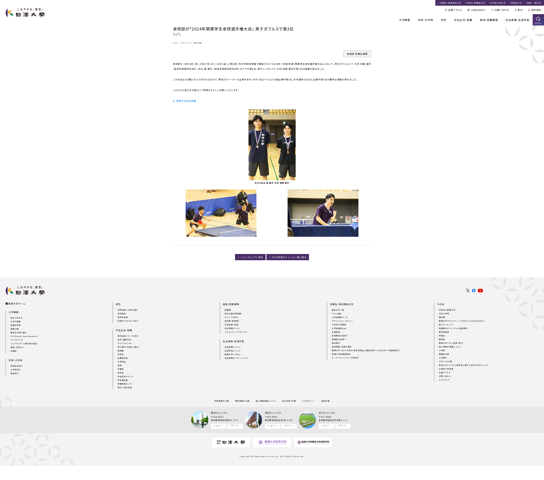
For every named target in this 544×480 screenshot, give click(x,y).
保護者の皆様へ (339, 339)
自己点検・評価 (289, 401)
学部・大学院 (425, 20)
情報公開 (14, 329)
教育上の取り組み (18, 332)
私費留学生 (123, 358)
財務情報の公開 (221, 401)
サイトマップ (444, 379)
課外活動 (198, 43)
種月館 (442, 317)
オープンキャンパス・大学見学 (345, 357)
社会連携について (233, 347)
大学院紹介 (15, 369)
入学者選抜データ (340, 317)
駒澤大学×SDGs (233, 354)
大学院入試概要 (339, 324)
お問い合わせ (502, 10)
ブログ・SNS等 (445, 361)
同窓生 (516, 2)
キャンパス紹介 (231, 317)
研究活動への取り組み (128, 310)
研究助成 (122, 313)
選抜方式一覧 (338, 310)
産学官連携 (123, 317)
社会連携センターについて (236, 358)
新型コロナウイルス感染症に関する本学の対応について (464, 365)
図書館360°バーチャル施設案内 (453, 328)
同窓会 (442, 335)
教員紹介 (14, 373)
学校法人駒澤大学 (447, 310)
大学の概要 (15, 321)
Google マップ (217, 426)
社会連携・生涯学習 (517, 20)
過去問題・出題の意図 (342, 346)
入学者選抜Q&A (339, 328)
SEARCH (538, 23)
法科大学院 (444, 313)
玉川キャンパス (327, 412)
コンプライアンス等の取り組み (23, 343)
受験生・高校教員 (450, 2)
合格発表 (336, 332)
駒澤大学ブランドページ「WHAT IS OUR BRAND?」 (462, 321)
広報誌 (13, 351)
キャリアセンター (125, 343)
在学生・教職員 (476, 2)
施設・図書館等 (489, 20)
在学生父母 (498, 2)
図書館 (228, 310)
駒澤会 (442, 339)
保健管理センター (126, 383)
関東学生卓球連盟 (186, 101)
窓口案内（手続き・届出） (129, 347)
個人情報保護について (266, 401)
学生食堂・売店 (231, 324)
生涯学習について (233, 350)
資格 (120, 365)
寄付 (520, 10)
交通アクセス (455, 10)
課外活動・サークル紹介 (128, 336)
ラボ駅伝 (443, 357)
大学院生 (122, 361)
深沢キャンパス (273, 412)
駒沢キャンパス (219, 412)
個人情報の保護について (450, 346)
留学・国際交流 (124, 339)
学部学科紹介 (16, 366)
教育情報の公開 (242, 401)
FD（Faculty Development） (24, 336)
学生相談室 (123, 380)
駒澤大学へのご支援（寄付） (451, 343)
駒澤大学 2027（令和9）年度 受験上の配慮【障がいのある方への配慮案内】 (366, 350)
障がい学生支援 (125, 387)
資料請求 (536, 10)
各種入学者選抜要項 (341, 354)
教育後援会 (444, 332)
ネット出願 (336, 313)
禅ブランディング (446, 324)
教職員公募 (444, 354)
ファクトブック (16, 340)
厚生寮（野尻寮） (232, 321)
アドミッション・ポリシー (342, 321)
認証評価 (325, 401)
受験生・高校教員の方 (342, 304)
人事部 (442, 350)
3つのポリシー (308, 401)
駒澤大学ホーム (17, 303)
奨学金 (121, 372)
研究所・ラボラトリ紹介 (128, 321)
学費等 (121, 369)
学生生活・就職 (463, 20)
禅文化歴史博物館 (233, 313)
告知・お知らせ (17, 347)
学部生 (121, 354)
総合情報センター (233, 328)
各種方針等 (15, 325)
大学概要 (404, 20)
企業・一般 (534, 2)
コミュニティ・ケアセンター (236, 332)
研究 (443, 20)
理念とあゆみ (16, 317)
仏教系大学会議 (446, 368)
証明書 (121, 350)
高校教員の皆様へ (340, 335)
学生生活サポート (126, 376)
